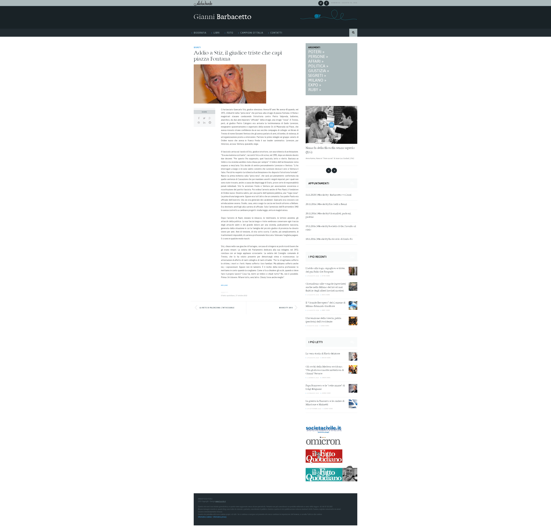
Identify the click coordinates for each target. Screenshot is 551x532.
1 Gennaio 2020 (313, 375)
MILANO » (317, 80)
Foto (230, 32)
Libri (217, 32)
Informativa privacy (219, 514)
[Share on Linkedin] (204, 122)
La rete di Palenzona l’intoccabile (216, 308)
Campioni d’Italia (251, 32)
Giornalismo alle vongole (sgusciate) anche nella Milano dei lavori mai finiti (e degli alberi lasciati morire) (326, 285)
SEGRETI (197, 47)
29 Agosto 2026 (313, 273)
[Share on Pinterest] (198, 122)
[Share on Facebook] (198, 118)
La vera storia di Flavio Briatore (323, 351)
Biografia (200, 32)
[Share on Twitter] (204, 118)
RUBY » (314, 89)
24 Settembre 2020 (314, 406)
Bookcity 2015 (286, 308)
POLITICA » (318, 66)
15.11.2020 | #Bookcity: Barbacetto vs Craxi (328, 192)
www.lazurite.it (220, 499)
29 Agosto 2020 (313, 355)
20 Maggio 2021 (313, 390)
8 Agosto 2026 (312, 323)
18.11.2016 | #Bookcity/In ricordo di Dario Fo (329, 236)
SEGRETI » (317, 75)
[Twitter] (320, 3)
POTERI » (316, 51)
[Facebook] (326, 3)
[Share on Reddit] (210, 122)
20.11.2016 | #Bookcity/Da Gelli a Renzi (326, 201)
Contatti (276, 32)
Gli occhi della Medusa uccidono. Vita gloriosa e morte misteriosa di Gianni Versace (325, 367)
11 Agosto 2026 (313, 307)
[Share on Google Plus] (210, 118)
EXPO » (314, 85)
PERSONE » (318, 56)
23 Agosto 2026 (313, 292)
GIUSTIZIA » (318, 70)
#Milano (224, 285)
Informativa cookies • (205, 514)
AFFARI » (316, 61)
